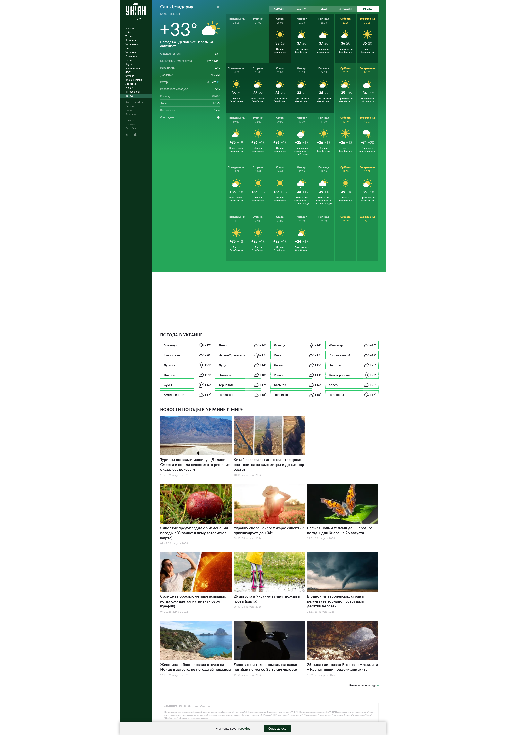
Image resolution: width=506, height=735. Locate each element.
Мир (127, 48)
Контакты (130, 124)
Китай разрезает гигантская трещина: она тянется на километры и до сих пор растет (269, 464)
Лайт (127, 72)
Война (128, 32)
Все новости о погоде (362, 685)
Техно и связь (132, 68)
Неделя (324, 8)
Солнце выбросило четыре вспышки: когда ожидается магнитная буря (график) (193, 601)
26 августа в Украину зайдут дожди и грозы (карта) (267, 598)
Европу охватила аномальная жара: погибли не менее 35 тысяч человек (265, 667)
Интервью (130, 114)
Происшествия (133, 80)
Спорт (128, 60)
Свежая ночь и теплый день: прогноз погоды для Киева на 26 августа (340, 530)
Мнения (129, 106)
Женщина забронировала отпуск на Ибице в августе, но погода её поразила (195, 667)
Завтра (301, 8)
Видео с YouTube (134, 102)
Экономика (131, 44)
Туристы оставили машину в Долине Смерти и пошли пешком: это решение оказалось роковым (195, 464)
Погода (129, 95)
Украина (129, 36)
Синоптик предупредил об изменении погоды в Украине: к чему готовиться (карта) (194, 533)
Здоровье (130, 83)
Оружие (129, 76)
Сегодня (279, 8)
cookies (244, 728)
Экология (130, 52)
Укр (134, 128)
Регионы (130, 56)
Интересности (133, 91)
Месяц (367, 8)
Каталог (129, 120)
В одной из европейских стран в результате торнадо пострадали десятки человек (335, 601)
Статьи (128, 110)
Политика (130, 40)
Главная (129, 28)
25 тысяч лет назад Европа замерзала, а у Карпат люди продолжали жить (342, 667)
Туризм (129, 87)
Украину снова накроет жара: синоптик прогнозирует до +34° (269, 530)
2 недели (345, 8)
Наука (128, 64)
